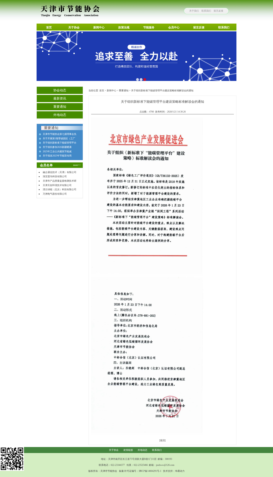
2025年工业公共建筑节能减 (57, 151)
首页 (101, 90)
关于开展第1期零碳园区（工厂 (59, 138)
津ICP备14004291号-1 (150, 471)
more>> (77, 165)
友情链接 (128, 450)
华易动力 (180, 471)
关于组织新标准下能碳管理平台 (59, 142)
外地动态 (142, 450)
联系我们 (206, 10)
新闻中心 (111, 90)
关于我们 (194, 10)
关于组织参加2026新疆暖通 (57, 147)
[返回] (162, 440)
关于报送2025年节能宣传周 (57, 155)
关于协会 (114, 450)
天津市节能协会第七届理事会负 (59, 134)
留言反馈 (218, 10)
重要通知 (124, 90)
